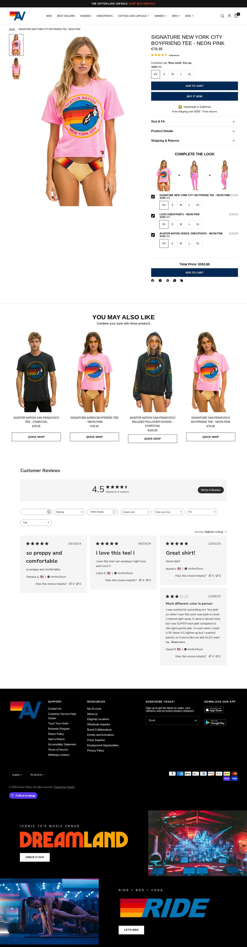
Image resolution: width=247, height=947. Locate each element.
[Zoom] (132, 41)
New (49, 16)
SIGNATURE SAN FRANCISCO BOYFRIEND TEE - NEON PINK (210, 419)
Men (174, 16)
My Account (94, 708)
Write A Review (210, 490)
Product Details (162, 131)
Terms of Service (58, 749)
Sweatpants (105, 16)
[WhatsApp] (175, 280)
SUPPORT (55, 701)
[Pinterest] (168, 280)
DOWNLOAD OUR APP (219, 701)
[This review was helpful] (70, 584)
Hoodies (85, 16)
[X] (161, 280)
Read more (178, 642)
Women (159, 16)
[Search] (222, 16)
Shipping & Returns (165, 140)
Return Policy (56, 733)
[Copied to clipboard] (182, 280)
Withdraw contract (58, 754)
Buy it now (195, 96)
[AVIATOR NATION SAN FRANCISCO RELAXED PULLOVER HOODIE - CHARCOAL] (152, 371)
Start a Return (56, 739)
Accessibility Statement (62, 744)
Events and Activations (100, 734)
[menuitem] (49, 16)
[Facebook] (153, 280)
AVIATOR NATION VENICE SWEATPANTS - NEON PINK (198, 233)
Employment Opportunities (103, 745)
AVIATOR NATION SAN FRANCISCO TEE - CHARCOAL (36, 419)
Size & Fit (158, 121)
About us (92, 713)
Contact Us (54, 708)
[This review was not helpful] (77, 584)
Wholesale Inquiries (98, 724)
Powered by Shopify (64, 787)
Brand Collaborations (99, 729)
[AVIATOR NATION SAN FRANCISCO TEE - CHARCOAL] (36, 371)
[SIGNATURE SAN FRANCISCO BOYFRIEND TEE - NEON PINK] (211, 371)
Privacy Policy (95, 750)
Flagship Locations (98, 719)
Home (12, 29)
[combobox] (69, 512)
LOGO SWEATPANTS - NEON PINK (198, 214)
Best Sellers (66, 16)
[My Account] (229, 16)
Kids (188, 16)
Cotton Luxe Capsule (132, 16)
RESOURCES (96, 701)
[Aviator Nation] (123, 843)
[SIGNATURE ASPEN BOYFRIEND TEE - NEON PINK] (94, 371)
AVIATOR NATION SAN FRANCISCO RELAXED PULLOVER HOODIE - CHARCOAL (152, 421)
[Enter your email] (195, 720)
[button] (35, 857)
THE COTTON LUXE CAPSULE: (123, 3)
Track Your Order (58, 723)
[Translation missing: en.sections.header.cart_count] (235, 16)
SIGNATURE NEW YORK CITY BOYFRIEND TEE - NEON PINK (198, 195)
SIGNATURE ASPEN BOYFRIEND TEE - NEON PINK (94, 419)
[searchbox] (33, 512)
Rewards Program (59, 728)
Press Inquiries (96, 740)
